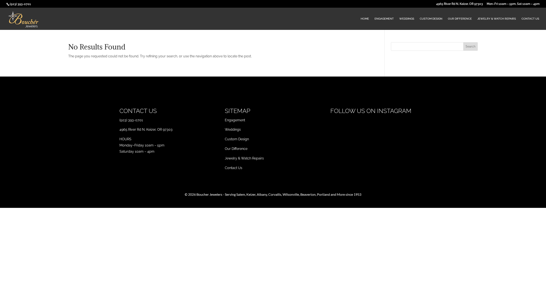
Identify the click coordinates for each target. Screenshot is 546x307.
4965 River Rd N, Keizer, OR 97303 (459, 4)
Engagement (384, 18)
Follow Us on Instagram (370, 110)
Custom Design (431, 18)
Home (365, 18)
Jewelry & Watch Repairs (496, 18)
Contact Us (530, 18)
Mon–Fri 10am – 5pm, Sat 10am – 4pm (513, 4)
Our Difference (460, 18)
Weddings (406, 18)
